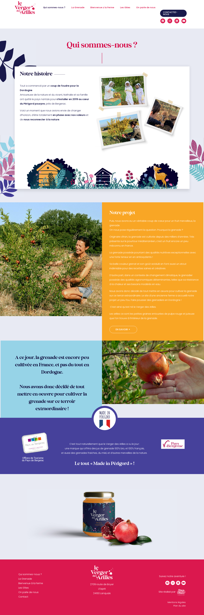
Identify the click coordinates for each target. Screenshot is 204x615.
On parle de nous (145, 7)
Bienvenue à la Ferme (102, 7)
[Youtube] (183, 21)
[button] (173, 13)
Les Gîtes (125, 7)
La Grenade (77, 7)
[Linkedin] (176, 21)
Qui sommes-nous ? (54, 7)
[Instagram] (169, 21)
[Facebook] (162, 21)
